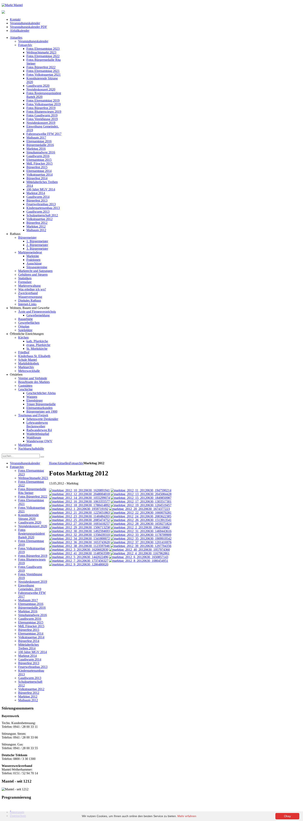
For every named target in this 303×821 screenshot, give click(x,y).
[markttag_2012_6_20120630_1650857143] (138, 557)
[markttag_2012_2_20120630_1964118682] (140, 527)
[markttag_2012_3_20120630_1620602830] (78, 549)
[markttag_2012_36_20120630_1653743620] (79, 542)
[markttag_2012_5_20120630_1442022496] (78, 557)
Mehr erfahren (186, 816)
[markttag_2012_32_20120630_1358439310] (79, 534)
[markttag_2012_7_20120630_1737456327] (78, 560)
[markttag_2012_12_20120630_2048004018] (79, 494)
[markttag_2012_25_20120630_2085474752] (79, 520)
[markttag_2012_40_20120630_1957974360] (139, 549)
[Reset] (42, 457)
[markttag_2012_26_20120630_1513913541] (141, 520)
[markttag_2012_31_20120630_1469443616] (141, 531)
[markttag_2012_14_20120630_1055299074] (79, 497)
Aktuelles (63, 463)
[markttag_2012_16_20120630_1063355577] (79, 501)
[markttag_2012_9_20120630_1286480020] (78, 564)
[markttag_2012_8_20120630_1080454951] (138, 560)
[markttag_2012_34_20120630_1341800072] (79, 538)
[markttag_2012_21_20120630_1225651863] (79, 512)
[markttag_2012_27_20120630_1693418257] (79, 523)
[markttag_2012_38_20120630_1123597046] (79, 546)
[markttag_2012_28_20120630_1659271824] (141, 523)
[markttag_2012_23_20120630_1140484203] (79, 516)
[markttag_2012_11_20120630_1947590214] (141, 490)
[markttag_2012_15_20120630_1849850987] (141, 497)
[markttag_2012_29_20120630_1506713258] (79, 527)
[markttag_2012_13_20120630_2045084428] (141, 494)
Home (53, 463)
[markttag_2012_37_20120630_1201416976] (141, 542)
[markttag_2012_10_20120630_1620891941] (79, 490)
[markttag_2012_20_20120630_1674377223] (139, 509)
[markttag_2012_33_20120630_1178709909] (141, 534)
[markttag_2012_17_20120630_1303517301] (141, 501)
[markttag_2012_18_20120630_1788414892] (79, 505)
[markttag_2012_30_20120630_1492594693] (79, 531)
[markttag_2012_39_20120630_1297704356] (140, 546)
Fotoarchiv (76, 463)
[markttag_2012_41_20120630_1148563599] (79, 553)
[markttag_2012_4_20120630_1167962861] (139, 553)
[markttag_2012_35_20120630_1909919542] (141, 538)
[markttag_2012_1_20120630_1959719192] (78, 509)
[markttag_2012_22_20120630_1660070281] (141, 512)
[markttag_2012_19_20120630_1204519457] (141, 505)
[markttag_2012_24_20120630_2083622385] (140, 516)
